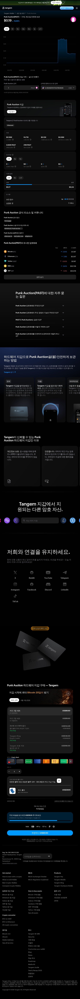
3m (23, 29)
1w (15, 159)
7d (12, 29)
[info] (13, 140)
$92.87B (73, 271)
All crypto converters (10, 925)
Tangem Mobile (60, 879)
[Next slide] (70, 761)
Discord (48, 589)
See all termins (7, 943)
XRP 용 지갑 (6, 903)
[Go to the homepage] (7, 8)
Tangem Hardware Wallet (63, 885)
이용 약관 (57, 894)
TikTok (15, 601)
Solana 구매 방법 (34, 900)
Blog (30, 952)
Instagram (15, 589)
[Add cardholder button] (59, 781)
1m (18, 29)
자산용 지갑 (6, 910)
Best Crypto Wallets (9, 882)
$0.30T (73, 256)
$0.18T (74, 261)
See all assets (33, 913)
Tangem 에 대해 (34, 933)
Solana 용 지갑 (7, 900)
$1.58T (73, 251)
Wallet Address (7, 940)
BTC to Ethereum (8, 922)
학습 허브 (31, 958)
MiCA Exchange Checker (37, 876)
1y (34, 29)
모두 (40, 29)
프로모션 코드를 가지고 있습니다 (64, 801)
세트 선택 (14, 700)
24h (6, 29)
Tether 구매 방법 (34, 910)
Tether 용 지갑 (7, 907)
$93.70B (73, 266)
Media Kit (31, 964)
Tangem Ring (59, 882)
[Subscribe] (49, 856)
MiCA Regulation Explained (38, 879)
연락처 (30, 976)
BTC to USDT (7, 918)
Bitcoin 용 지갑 (7, 894)
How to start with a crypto (12, 876)
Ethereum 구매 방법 (35, 897)
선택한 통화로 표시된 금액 (49, 83)
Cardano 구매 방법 (35, 903)
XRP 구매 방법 (33, 907)
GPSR (56, 900)
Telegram (65, 577)
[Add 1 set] (19, 771)
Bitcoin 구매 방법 (34, 894)
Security (31, 936)
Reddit (32, 577)
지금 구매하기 (56, 2)
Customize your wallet (36, 949)
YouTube (48, 577)
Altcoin (5, 936)
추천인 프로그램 (34, 946)
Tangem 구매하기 (66, 8)
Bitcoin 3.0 (6, 933)
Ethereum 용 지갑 (8, 897)
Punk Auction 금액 (10, 83)
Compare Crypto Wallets (11, 885)
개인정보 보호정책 (60, 897)
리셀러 (30, 943)
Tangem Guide (33, 967)
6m (29, 29)
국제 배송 (31, 940)
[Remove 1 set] (9, 771)
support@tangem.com (9, 863)
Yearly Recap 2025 (35, 970)
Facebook (31, 589)
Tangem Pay (58, 876)
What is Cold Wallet (9, 879)
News (30, 955)
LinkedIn (64, 589)
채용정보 (31, 973)
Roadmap (31, 961)
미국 (44, 806)
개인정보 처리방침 (43, 861)
